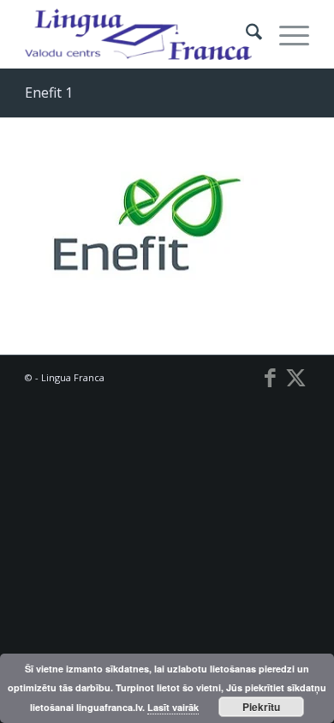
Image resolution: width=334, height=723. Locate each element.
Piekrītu (261, 706)
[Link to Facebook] (270, 377)
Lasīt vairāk (173, 707)
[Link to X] (296, 377)
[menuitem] (245, 34)
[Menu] (285, 34)
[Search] (245, 34)
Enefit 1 (49, 92)
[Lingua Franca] (138, 34)
